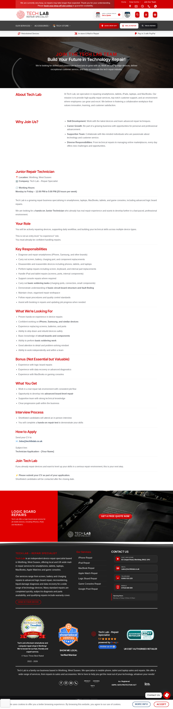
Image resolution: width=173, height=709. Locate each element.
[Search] (137, 15)
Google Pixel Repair (88, 589)
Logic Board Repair (87, 578)
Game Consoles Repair (89, 584)
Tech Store (62, 26)
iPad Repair (84, 563)
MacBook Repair (86, 568)
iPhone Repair (85, 558)
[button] (146, 15)
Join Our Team (150, 2)
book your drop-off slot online (58, 6)
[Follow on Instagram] (66, 683)
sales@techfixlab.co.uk (130, 569)
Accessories (41, 26)
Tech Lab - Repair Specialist (108, 633)
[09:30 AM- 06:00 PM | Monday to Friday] (142, 6)
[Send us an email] (71, 683)
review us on (106, 646)
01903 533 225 (127, 578)
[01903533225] (149, 6)
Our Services (23, 26)
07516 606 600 (127, 588)
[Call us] (76, 683)
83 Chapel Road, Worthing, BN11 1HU (135, 560)
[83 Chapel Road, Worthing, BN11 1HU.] (130, 6)
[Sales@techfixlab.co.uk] (136, 6)
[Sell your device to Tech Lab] (127, 14)
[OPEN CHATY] (166, 695)
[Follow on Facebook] (61, 683)
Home (123, 2)
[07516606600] (155, 6)
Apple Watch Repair (88, 573)
